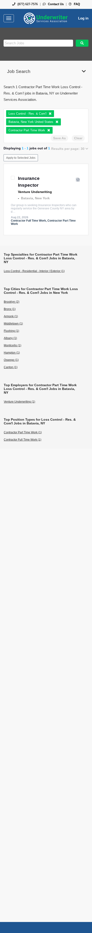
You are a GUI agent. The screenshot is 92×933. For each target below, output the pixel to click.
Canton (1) (10, 367)
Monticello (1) (12, 345)
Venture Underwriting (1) (19, 401)
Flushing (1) (11, 330)
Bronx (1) (10, 309)
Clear (78, 138)
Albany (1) (10, 338)
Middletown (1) (13, 323)
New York (42, 198)
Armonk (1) (11, 316)
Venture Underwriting (35, 192)
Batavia (27, 198)
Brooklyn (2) (11, 301)
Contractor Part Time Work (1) (23, 432)
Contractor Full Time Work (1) (22, 439)
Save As (59, 138)
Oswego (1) (11, 360)
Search (82, 43)
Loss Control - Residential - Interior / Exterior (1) (34, 271)
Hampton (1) (12, 352)
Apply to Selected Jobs (20, 157)
